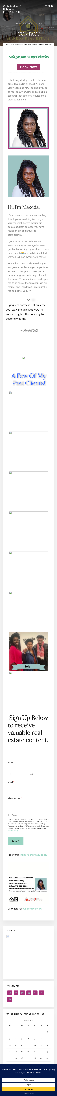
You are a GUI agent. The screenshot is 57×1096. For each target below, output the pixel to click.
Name (11, 763)
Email (11, 782)
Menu (51, 6)
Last (31, 774)
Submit (15, 841)
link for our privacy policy (33, 854)
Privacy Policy (13, 831)
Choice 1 (15, 815)
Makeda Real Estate (13, 9)
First (9, 774)
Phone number (15, 798)
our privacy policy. (32, 908)
